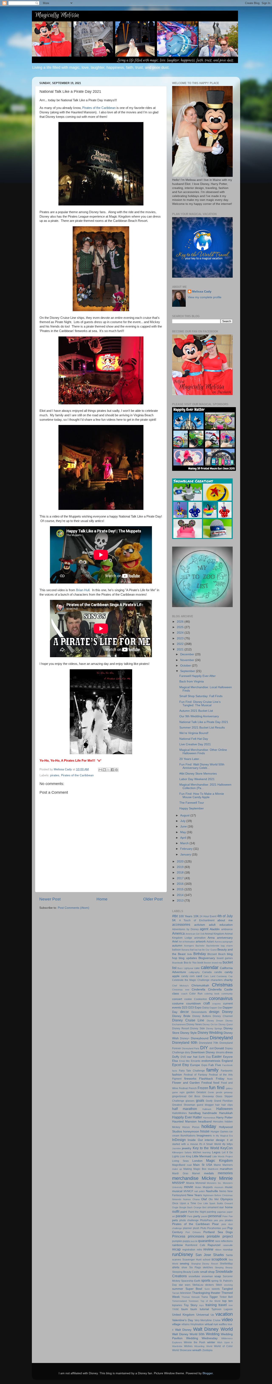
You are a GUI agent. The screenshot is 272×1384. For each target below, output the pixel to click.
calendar (209, 967)
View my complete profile (204, 297)
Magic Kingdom (219, 1160)
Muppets (208, 1187)
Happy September (191, 808)
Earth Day (205, 1056)
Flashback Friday (211, 1078)
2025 (180, 627)
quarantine (206, 1241)
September (188, 671)
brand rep (217, 962)
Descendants (199, 1012)
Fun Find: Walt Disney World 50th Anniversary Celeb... (201, 766)
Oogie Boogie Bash (182, 1207)
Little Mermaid (201, 1156)
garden (190, 1092)
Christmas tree (180, 989)
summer (177, 1288)
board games (225, 958)
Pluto (203, 1228)
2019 (180, 867)
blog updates (188, 958)
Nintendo (176, 1199)
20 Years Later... (190, 759)
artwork (201, 941)
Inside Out (195, 1140)
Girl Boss (194, 1096)
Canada (207, 972)
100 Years (186, 916)
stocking (228, 1285)
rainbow (177, 1245)
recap (176, 1249)
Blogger (208, 1373)
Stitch (219, 1284)
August (185, 815)
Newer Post (50, 899)
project (227, 1236)
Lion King (185, 1156)
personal (214, 1216)
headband (205, 1121)
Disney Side (197, 1028)
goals (200, 1100)
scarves (176, 1259)
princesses (196, 1236)
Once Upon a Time (184, 1203)
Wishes (188, 1346)
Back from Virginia (191, 681)
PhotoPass (206, 1220)
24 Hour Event (208, 916)
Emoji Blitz (184, 1061)
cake (197, 968)
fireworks (190, 1078)
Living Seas (180, 1160)
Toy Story (191, 1305)
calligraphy (194, 972)
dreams (220, 1052)
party (196, 1216)
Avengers (189, 945)
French (193, 1088)
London (197, 1160)
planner (187, 1228)
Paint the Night (197, 1211)
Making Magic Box (194, 1168)
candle (218, 972)
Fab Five (214, 1065)
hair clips (227, 1104)
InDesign (179, 1140)
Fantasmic (227, 1070)
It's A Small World (210, 1144)
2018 (180, 872)
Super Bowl (194, 1288)
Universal (202, 1314)
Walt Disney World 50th (188, 1334)
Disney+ (185, 1038)
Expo (204, 1065)
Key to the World (206, 1148)
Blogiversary (206, 958)
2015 (180, 889)
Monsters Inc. (214, 1183)
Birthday (199, 954)
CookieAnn (200, 999)
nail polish (199, 1191)
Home (102, 899)
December (187, 654)
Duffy (175, 1056)
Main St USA (202, 1164)
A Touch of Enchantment (196, 920)
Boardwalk (177, 962)
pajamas (221, 1212)
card (199, 976)
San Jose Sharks (210, 1255)
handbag (195, 1113)
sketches (208, 1267)
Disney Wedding (210, 1032)
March (185, 843)
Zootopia (207, 1350)
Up (212, 1314)
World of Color (223, 1346)
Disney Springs (214, 1028)
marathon (226, 1168)
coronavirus (221, 998)
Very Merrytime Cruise (207, 1320)
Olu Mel (214, 1199)
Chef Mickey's (180, 985)
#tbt (175, 916)
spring (214, 1280)
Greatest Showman (183, 1104)
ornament (212, 1207)
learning (207, 1152)
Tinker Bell (226, 1296)
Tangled (227, 1288)
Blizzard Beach (216, 954)
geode (219, 1092)
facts (174, 1070)
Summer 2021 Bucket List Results (202, 727)
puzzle (194, 1241)
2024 (180, 632)
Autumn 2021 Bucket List (196, 710)
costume (178, 1003)
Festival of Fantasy (195, 1074)
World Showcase (182, 1350)
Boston (207, 962)
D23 (184, 1007)
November (187, 660)
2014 (180, 895)
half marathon (184, 1109)
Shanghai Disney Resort (204, 1263)
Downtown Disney (203, 1052)
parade (181, 1216)
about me (225, 920)
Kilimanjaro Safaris (182, 1152)
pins (221, 1220)
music (229, 1187)
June (184, 826)
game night (178, 1092)
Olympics (226, 1199)
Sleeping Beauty (224, 1267)
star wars (184, 1284)
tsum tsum (189, 1309)
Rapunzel (214, 1245)
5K (174, 920)
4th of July (225, 916)
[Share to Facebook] (112, 770)
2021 (180, 649)
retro (199, 1249)
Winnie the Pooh (194, 1342)
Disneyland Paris (191, 1048)
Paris (190, 1216)
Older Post (153, 899)
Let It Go (227, 1152)
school (206, 1259)
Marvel (196, 1173)
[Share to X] (108, 770)
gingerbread (179, 1096)
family (212, 1070)
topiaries (177, 1305)
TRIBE (175, 1309)
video (227, 1319)
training (211, 1305)
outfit (175, 1211)
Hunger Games (219, 1131)
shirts (175, 1267)
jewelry (186, 1148)
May (183, 832)
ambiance (227, 929)
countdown (193, 1003)
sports (205, 1280)
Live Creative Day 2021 (195, 744)
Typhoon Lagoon (222, 1309)
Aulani (210, 941)
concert (177, 999)
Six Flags (195, 1267)
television (185, 1292)
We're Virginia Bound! (193, 733)
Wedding (213, 1334)
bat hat (197, 949)
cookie (188, 999)
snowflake (194, 1276)
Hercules (218, 1121)
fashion (177, 1074)
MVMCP (188, 1191)
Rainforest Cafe (195, 1245)
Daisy (205, 1007)
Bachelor (200, 945)
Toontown (193, 1301)
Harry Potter (224, 1117)
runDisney (182, 1254)
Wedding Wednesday (202, 1338)
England (227, 1060)
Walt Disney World (213, 1329)
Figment (176, 1078)
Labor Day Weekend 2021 (197, 779)
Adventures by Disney (185, 929)
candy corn (188, 976)
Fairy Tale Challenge (192, 1070)
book (200, 962)
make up (177, 1169)
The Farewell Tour (191, 802)
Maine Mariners (223, 1164)
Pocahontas (214, 1228)
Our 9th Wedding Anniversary (199, 716)
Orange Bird (200, 1207)
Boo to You (190, 962)
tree (231, 1305)
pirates (54, 775)
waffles (223, 1324)
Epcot (176, 1065)
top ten (227, 1300)
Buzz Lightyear (185, 968)
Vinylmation (197, 1324)
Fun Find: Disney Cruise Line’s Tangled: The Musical (200, 703)
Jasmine (176, 1148)
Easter (217, 1056)
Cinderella (198, 989)
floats (230, 1078)
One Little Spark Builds (210, 1203)
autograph (227, 941)
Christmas (222, 984)
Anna (211, 937)
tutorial (204, 1309)
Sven (207, 1289)
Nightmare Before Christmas (218, 1195)
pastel (204, 1216)
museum (218, 1187)
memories (225, 1173)
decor (184, 1012)
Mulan (198, 1187)
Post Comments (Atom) (73, 907)
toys (201, 1305)
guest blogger (205, 1104)
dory (187, 1052)
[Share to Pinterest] (116, 770)
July (183, 821)
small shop (207, 1271)
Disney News (194, 1024)
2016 (180, 883)
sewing (184, 1263)
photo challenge (189, 1220)
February (186, 848)
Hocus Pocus (190, 1127)
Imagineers (204, 1135)
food (216, 1082)
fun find (216, 1087)
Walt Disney (183, 1329)
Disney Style (188, 1032)
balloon (176, 949)
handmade (210, 1113)
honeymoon (191, 1131)
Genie (211, 1092)
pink (216, 1220)
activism (199, 924)
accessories (181, 924)
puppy (186, 1241)
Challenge (203, 980)
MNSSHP (178, 1182)
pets (175, 1220)
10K (196, 916)
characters (217, 980)
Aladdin (215, 929)
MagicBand (178, 1164)
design (214, 1012)
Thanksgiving (201, 1292)
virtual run (211, 1324)
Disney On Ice (210, 1024)
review (208, 1249)
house (205, 1131)
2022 (180, 644)
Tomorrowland (179, 1301)
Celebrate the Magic (184, 980)
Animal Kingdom (214, 933)
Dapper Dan (216, 1007)
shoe (184, 1267)
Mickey (209, 1178)
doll (212, 1048)
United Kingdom (183, 1314)
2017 (180, 878)
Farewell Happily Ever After (197, 676)
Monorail (201, 1182)
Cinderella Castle (220, 989)
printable (213, 1236)
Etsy (185, 1065)
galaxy (229, 1088)
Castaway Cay (225, 976)
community (227, 993)
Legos (216, 1152)
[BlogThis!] (104, 770)
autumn (177, 945)
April (183, 837)
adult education (221, 924)
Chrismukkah (200, 985)
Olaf (204, 1199)
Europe (195, 1065)
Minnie (226, 1178)
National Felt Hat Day (193, 738)
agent (204, 929)
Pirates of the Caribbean (99, 108)
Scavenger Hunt (192, 1259)
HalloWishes (179, 1113)
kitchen (197, 1152)
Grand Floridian (223, 1100)
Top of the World (210, 1301)
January (186, 854)
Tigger (213, 1296)
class (175, 993)
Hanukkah (226, 1113)
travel (222, 1305)
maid (189, 1165)
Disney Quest (225, 1024)
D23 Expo (194, 1007)
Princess (178, 1236)
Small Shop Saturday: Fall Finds (200, 696)
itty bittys (227, 1144)
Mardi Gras (180, 1173)
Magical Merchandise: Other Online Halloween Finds (203, 751)
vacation (224, 1314)
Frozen (203, 1088)
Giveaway (208, 1096)
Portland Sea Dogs (218, 1232)
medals (209, 1173)
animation (200, 937)
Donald (219, 1048)
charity (228, 980)
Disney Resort (180, 1028)
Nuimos (187, 1199)
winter (211, 1342)
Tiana (204, 1296)
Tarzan (175, 1293)
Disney (227, 1012)
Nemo (222, 1191)
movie (188, 1187)
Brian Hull (82, 590)
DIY (204, 1047)
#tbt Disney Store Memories (198, 773)
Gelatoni (201, 1092)
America (178, 933)
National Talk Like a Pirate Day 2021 (203, 722)
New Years (194, 1195)
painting (211, 1211)
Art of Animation (187, 941)
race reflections (224, 1241)
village (176, 1324)
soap (217, 1276)
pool (224, 1228)
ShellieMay (226, 1263)
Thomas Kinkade (190, 1297)
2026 (180, 621)
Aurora (218, 941)
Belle (189, 954)
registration (188, 1249)
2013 (180, 900)
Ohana (196, 1199)
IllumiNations (188, 1135)
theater (215, 1292)
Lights (175, 1156)
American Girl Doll (195, 934)
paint (183, 1211)
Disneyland (221, 1037)
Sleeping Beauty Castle (185, 1271)
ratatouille (228, 1245)
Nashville (212, 1191)
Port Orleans (193, 1232)
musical (177, 1191)
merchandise (185, 1178)
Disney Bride (181, 1016)
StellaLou (197, 1284)
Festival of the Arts (221, 1074)
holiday (208, 1126)
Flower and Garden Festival (192, 1082)
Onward (228, 1203)
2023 (180, 638)
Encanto (195, 1060)
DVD (183, 1056)
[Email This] (100, 770)
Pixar (215, 1224)
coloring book (212, 993)
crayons (216, 1003)
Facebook (227, 1065)
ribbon (218, 1249)
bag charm (227, 945)
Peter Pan (227, 1216)
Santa (229, 1255)
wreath (196, 1350)
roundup (228, 1249)
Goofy (209, 1100)
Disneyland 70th (208, 1042)
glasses (190, 1100)
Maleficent (213, 1169)
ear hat (192, 1056)
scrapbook (219, 1259)
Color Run (196, 993)
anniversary (225, 937)
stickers (209, 1284)
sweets (216, 1288)
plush (196, 1228)
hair (217, 1104)
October (186, 665)
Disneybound (199, 1038)
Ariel (175, 941)
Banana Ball (187, 949)
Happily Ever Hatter (187, 1117)
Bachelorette (212, 945)
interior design (215, 1140)
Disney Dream (215, 1020)
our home (226, 1207)
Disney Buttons (201, 1016)
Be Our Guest (209, 949)
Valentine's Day (182, 1320)
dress (229, 1052)
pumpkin (177, 1241)
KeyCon (226, 1148)
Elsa (175, 1060)
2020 (180, 861)
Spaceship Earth (190, 1280)
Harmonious (209, 1117)
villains (185, 1324)
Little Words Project (222, 1156)
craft (206, 1003)
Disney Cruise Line (188, 1020)
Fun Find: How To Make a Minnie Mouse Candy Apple (201, 795)
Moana (190, 1182)
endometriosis (210, 1060)
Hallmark (206, 1109)
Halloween (224, 1109)
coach (184, 993)
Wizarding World (203, 1346)
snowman (207, 1276)
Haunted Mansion (184, 1121)
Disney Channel (223, 1016)
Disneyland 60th (184, 1042)
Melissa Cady (201, 291)
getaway (228, 1092)
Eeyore (228, 1056)
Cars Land (209, 976)
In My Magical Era (223, 1135)
